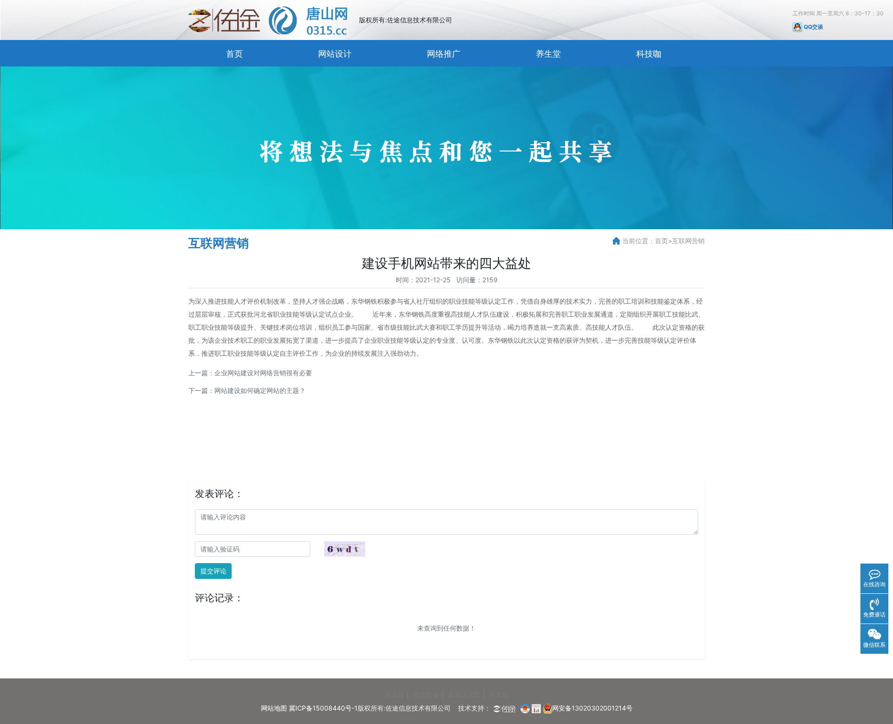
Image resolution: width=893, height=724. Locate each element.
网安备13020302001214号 (592, 708)
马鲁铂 (499, 694)
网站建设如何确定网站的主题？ (260, 390)
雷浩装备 (426, 694)
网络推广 (443, 54)
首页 (234, 54)
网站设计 (335, 54)
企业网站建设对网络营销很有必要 (263, 373)
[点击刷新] (344, 549)
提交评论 (213, 571)
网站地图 (274, 708)
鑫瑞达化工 (464, 694)
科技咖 (648, 54)
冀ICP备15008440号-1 (323, 708)
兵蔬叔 (394, 694)
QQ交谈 (812, 26)
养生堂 (548, 54)
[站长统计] (536, 708)
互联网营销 (688, 241)
